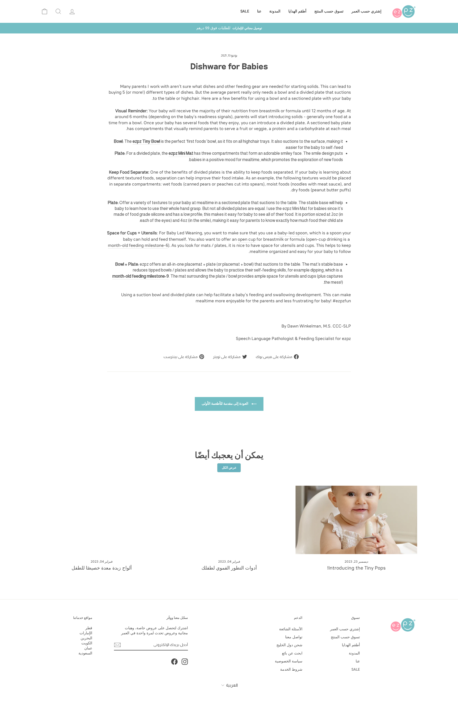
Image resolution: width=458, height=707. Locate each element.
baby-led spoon (292, 232)
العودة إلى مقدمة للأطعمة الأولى (225, 404)
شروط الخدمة (291, 669)
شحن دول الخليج (289, 645)
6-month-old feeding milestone (138, 245)
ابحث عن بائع (292, 653)
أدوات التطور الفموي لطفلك (229, 568)
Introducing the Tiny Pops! (356, 568)
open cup (247, 239)
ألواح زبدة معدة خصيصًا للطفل (102, 568)
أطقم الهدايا (297, 11)
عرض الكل (229, 467)
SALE (244, 11)
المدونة (274, 11)
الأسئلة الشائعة (290, 629)
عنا (259, 11)
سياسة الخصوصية (288, 661)
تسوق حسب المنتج (329, 11)
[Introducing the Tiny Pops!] (356, 520)
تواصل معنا (293, 637)
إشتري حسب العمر (366, 11)
